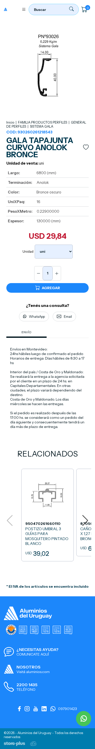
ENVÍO (26, 332)
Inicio (10, 122)
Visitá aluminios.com (33, 671)
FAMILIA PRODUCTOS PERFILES (43, 122)
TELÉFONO (25, 689)
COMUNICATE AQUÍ (32, 654)
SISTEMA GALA (41, 126)
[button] (85, 520)
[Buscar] (71, 10)
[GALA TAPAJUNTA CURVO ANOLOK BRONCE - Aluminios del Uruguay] (11, 9)
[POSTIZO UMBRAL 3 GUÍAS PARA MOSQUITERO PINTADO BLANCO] (47, 515)
